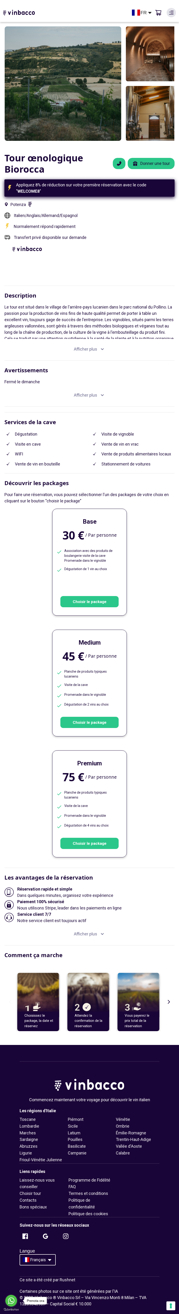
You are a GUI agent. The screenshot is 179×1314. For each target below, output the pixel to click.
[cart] (158, 12)
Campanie (77, 1153)
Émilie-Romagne (131, 1132)
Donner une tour (155, 163)
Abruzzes (29, 1146)
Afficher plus (85, 349)
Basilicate (77, 1146)
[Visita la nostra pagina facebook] (25, 1236)
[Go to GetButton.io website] (11, 1309)
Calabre (123, 1153)
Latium (74, 1132)
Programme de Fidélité (89, 1180)
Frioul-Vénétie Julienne (41, 1159)
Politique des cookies (88, 1213)
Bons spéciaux (33, 1206)
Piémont (75, 1119)
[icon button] (171, 12)
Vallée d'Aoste (129, 1146)
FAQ (72, 1186)
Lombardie (29, 1126)
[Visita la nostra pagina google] (45, 1236)
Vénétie (123, 1119)
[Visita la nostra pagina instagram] (65, 1236)
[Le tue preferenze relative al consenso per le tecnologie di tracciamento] (170, 1305)
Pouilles (75, 1139)
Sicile (73, 1126)
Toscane (28, 1119)
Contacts (28, 1200)
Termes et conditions (88, 1193)
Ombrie (122, 1126)
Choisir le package (90, 601)
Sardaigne (29, 1139)
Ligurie (26, 1153)
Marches (28, 1132)
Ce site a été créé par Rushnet (47, 1279)
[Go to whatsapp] (11, 1301)
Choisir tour (30, 1193)
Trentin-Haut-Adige (133, 1139)
